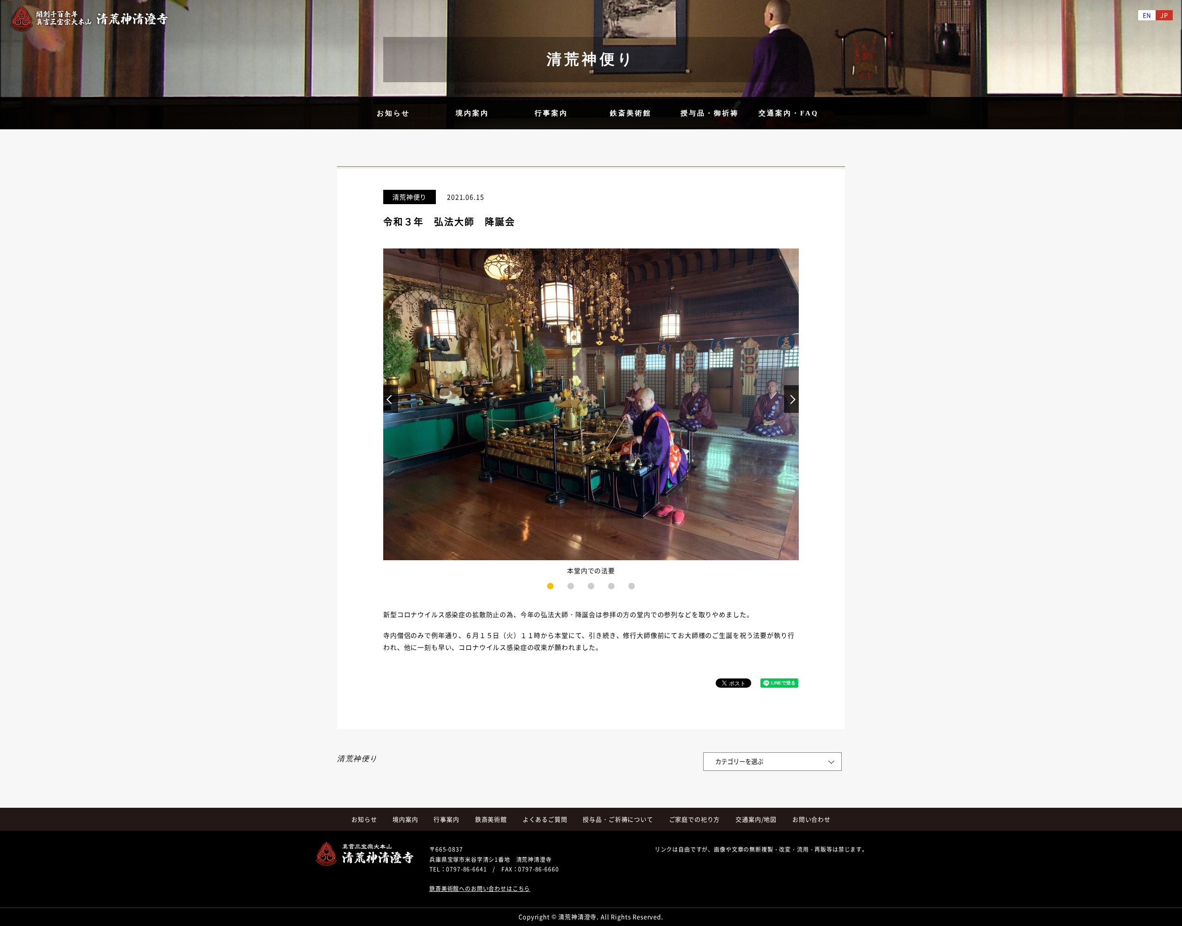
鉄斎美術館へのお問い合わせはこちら (479, 888)
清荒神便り (409, 196)
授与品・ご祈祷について (618, 819)
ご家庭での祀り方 (694, 819)
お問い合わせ (811, 819)
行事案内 (551, 113)
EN (1147, 15)
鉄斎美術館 (630, 113)
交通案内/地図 (756, 819)
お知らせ (393, 113)
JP (1164, 15)
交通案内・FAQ (789, 113)
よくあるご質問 (545, 819)
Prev (390, 399)
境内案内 (472, 113)
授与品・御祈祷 (710, 113)
